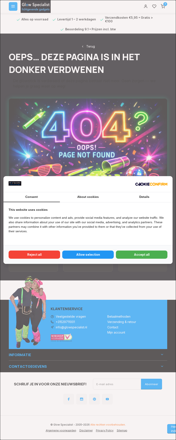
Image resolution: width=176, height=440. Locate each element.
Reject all (34, 254)
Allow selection (88, 254)
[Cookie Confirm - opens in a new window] (151, 184)
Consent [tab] (31, 196)
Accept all (142, 254)
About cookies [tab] (88, 196)
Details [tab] (144, 196)
